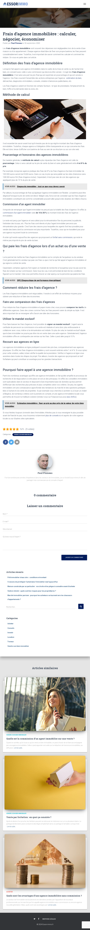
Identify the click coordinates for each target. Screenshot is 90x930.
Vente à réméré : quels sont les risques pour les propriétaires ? (32, 591)
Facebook (38, 919)
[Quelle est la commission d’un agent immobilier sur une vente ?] (45, 704)
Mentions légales (49, 919)
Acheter (10, 624)
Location (11, 637)
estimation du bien (73, 78)
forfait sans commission (63, 237)
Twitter (34, 919)
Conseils (11, 628)
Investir (10, 633)
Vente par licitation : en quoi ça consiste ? (28, 817)
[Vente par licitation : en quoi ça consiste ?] (45, 782)
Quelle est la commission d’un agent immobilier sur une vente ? (40, 738)
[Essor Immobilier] (16, 4)
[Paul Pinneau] (45, 461)
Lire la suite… (18, 748)
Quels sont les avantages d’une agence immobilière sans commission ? (44, 895)
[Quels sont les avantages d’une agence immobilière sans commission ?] (45, 861)
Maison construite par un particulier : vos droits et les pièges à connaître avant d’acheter (41, 586)
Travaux (11, 642)
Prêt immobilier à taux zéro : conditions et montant (27, 577)
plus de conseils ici (53, 415)
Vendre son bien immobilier (23, 434)
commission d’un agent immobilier (17, 213)
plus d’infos (71, 397)
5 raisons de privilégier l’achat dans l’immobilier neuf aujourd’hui (33, 582)
